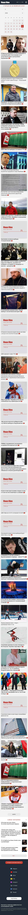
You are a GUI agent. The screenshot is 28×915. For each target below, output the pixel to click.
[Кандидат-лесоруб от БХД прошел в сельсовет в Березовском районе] (14, 94)
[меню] (26, 2)
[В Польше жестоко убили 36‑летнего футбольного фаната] (14, 824)
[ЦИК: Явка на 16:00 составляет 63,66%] (14, 504)
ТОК (14, 878)
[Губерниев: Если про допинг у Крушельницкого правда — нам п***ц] (14, 547)
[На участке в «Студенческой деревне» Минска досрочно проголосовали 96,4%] (14, 728)
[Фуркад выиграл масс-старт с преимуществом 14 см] (14, 615)
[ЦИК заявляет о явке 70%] (14, 345)
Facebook (15, 889)
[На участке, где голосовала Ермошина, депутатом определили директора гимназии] (14, 185)
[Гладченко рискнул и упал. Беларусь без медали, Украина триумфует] (14, 637)
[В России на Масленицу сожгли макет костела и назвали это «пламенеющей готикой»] (14, 592)
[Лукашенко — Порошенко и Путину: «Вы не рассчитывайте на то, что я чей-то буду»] (14, 684)
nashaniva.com (4, 910)
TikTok (14, 875)
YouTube (15, 872)
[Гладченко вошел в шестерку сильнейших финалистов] (14, 706)
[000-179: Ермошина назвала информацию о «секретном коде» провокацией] (14, 773)
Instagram (15, 882)
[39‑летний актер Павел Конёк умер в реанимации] (14, 842)
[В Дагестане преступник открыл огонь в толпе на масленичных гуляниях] (14, 483)
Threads (14, 892)
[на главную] (5, 2)
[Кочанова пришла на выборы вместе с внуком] (14, 750)
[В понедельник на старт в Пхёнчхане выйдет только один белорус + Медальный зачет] (14, 72)
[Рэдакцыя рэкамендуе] (26, 820)
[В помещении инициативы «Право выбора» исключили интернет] (14, 302)
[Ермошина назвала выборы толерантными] (14, 231)
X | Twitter (15, 885)
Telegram (15, 868)
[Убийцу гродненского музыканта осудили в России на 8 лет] (14, 436)
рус (22, 2)
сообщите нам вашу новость (14, 862)
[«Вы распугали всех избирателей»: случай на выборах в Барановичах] (14, 414)
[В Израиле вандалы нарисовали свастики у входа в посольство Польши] (14, 324)
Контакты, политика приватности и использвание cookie (11, 905)
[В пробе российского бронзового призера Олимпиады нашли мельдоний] (14, 569)
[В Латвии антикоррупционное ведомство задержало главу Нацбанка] (14, 162)
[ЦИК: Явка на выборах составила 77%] (14, 140)
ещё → (14, 855)
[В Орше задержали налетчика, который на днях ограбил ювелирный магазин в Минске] (14, 849)
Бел (17, 2)
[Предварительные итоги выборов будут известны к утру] (14, 525)
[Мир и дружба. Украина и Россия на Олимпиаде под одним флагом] (14, 392)
